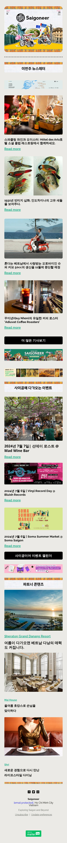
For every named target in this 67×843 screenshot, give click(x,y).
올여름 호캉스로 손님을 (20, 705)
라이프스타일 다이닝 (18, 775)
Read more (12, 149)
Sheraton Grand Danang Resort (27, 636)
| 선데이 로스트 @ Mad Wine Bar (31, 448)
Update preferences (41, 814)
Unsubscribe (21, 814)
